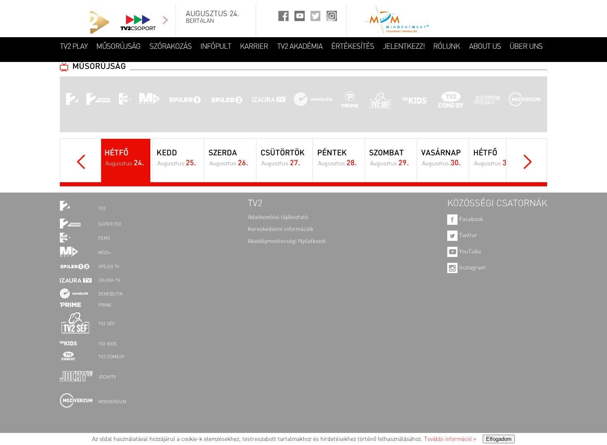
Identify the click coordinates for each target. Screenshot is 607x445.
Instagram (472, 268)
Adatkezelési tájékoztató (278, 217)
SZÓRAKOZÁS (170, 46)
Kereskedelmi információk (280, 229)
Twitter (467, 235)
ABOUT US (485, 46)
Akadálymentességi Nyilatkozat (287, 241)
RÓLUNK (446, 46)
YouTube (469, 252)
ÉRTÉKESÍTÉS (352, 46)
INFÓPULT (215, 46)
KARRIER (254, 46)
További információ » (450, 439)
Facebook (470, 219)
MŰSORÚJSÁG (118, 46)
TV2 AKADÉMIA (299, 46)
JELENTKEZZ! (403, 46)
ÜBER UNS (526, 46)
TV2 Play (74, 46)
